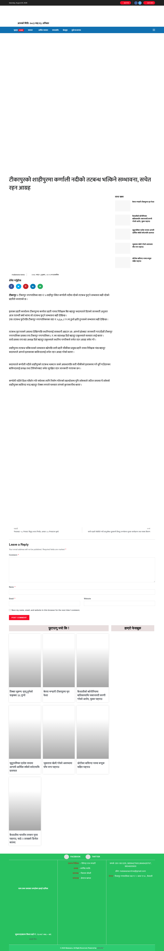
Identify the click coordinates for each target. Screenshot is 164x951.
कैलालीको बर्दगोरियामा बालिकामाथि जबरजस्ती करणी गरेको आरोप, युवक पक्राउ (142, 218)
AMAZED (100, 948)
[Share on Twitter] (18, 286)
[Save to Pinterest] (25, 286)
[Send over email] (40, 286)
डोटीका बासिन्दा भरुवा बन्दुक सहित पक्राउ (141, 259)
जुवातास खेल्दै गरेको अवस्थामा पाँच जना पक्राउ (142, 245)
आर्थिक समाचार (43, 30)
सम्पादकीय (55, 30)
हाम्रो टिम (126, 3)
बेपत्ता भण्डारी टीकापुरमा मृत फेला (143, 201)
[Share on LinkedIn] (33, 286)
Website (87, 598)
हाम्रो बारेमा (150, 3)
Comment (14, 555)
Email (12, 598)
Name (12, 587)
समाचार (30, 30)
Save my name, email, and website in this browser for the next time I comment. (46, 610)
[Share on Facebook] (11, 286)
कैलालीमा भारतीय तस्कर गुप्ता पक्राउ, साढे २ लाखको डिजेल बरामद (24, 838)
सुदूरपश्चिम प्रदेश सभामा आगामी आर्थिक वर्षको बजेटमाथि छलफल (143, 231)
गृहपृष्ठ (18, 30)
